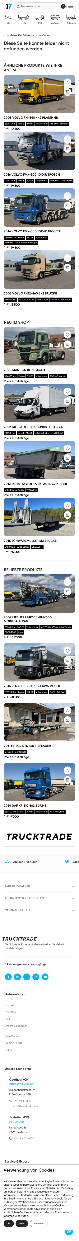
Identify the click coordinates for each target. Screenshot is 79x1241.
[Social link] (8, 976)
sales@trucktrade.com (25, 1106)
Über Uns (10, 1012)
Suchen (18, 6)
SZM (39, 23)
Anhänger (71, 23)
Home (6, 35)
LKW (23, 23)
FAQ (7, 1019)
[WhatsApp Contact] (69, 1231)
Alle (8, 23)
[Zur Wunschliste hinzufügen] (67, 82)
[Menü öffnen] (71, 6)
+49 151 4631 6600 (23, 1138)
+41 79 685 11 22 (22, 1101)
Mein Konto (12, 1036)
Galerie (9, 1050)
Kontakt (9, 1005)
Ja (8, 1223)
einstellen (39, 1223)
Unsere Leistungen (16, 1025)
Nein (21, 1223)
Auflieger (55, 23)
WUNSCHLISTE (14, 1043)
